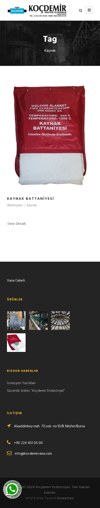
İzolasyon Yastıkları (21, 383)
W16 (29, 498)
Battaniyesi (14, 205)
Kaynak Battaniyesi (30, 199)
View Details (16, 224)
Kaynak (32, 205)
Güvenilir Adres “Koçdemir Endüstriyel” (36, 391)
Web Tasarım (46, 498)
